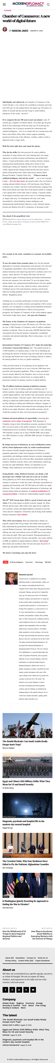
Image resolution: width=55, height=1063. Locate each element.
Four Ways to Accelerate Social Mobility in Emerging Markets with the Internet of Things (41, 935)
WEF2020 (48, 562)
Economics (29, 562)
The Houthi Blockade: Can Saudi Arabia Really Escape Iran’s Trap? (24, 1020)
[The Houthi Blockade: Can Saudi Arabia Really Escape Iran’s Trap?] (27, 725)
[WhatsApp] (16, 38)
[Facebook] (5, 38)
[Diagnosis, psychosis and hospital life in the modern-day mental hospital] (27, 805)
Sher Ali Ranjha (8, 868)
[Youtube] (33, 990)
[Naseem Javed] (5, 29)
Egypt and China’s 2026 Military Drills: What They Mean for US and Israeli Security (26, 783)
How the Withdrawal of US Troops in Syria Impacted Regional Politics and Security (14, 935)
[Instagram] (12, 990)
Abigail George (8, 828)
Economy (7, 10)
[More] (40, 38)
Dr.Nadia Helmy (8, 788)
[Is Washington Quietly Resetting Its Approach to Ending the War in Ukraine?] (27, 885)
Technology (39, 562)
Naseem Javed (20, 31)
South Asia (6, 857)
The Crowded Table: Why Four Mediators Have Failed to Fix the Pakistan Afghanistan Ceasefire (26, 863)
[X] (11, 38)
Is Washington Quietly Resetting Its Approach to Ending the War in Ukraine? (25, 903)
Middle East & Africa (9, 737)
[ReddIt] (28, 38)
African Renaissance (9, 817)
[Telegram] (34, 38)
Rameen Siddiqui (8, 748)
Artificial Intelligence (16, 562)
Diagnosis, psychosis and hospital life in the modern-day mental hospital (24, 823)
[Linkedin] (22, 38)
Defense (5, 777)
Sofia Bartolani (8, 908)
